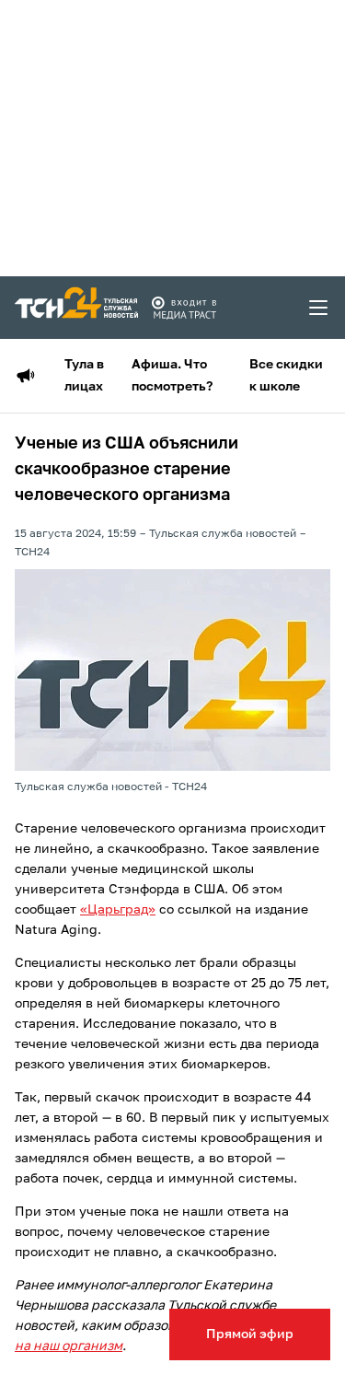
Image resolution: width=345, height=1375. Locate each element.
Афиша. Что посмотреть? (172, 375)
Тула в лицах (84, 375)
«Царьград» (117, 909)
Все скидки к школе (286, 375)
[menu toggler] (319, 308)
